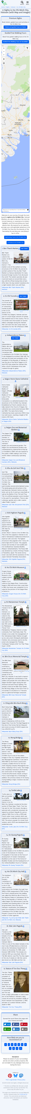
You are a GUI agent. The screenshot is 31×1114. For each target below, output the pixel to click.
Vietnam (13, 7)
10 (20, 1048)
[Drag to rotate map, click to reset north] (3, 54)
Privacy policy (21, 1079)
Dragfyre (18, 626)
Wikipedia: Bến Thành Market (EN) (13, 287)
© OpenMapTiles (12, 209)
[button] (7, 1024)
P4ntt (18, 800)
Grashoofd (21, 310)
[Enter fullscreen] (3, 63)
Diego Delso (18, 263)
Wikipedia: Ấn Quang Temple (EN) (12, 865)
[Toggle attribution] (28, 210)
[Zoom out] (3, 51)
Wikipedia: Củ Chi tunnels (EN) (11, 329)
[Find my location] (3, 59)
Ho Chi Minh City (21, 7)
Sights (7, 7)
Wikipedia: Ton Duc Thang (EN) (12, 1007)
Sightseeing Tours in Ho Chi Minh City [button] (15, 237)
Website (4, 289)
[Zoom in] (3, 48)
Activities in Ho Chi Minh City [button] (15, 242)
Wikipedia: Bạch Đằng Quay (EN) (12, 731)
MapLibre (5, 209)
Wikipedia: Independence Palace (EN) (14, 371)
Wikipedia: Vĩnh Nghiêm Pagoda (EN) (13, 559)
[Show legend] (27, 48)
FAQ (7, 1079)
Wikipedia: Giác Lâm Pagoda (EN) (12, 962)
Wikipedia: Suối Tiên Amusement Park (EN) (15, 504)
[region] (15, 129)
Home (3, 7)
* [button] (24, 248)
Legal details (13, 1079)
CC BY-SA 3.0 (24, 263)
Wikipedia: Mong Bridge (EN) (11, 784)
